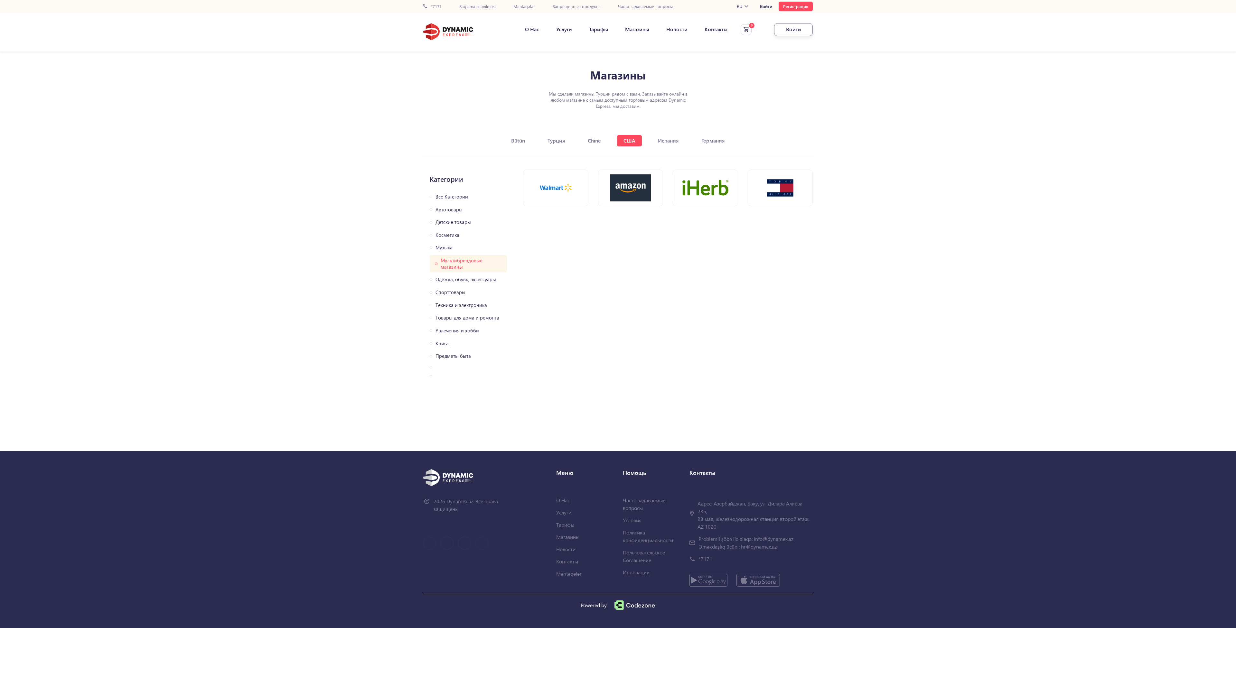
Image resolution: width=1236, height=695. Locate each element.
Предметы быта (453, 356)
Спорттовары (450, 292)
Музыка (444, 248)
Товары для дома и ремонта (467, 318)
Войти (766, 6)
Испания (668, 140)
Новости (677, 29)
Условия (632, 520)
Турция (556, 140)
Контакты (716, 29)
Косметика (447, 235)
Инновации (636, 572)
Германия (713, 140)
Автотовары (449, 210)
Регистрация (795, 6)
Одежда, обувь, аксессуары (465, 279)
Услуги (564, 29)
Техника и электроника (461, 305)
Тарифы (598, 29)
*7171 (436, 6)
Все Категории (451, 197)
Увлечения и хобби (457, 331)
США (629, 140)
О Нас (532, 29)
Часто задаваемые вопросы (645, 6)
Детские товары (453, 222)
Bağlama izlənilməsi (477, 6)
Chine (594, 140)
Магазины (637, 29)
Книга (442, 343)
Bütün (518, 140)
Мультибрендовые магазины (461, 263)
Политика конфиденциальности (648, 536)
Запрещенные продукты (576, 6)
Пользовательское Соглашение (644, 556)
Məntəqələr (524, 6)
